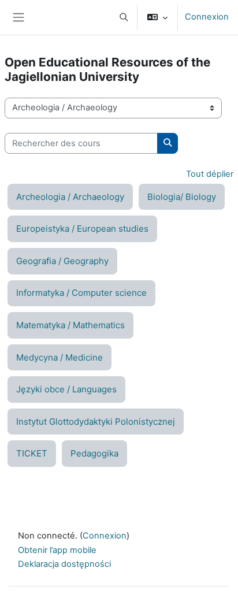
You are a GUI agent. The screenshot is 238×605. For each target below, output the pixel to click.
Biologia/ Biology (181, 196)
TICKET (31, 453)
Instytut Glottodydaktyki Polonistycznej (95, 421)
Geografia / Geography (62, 260)
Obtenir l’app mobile (57, 550)
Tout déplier (209, 174)
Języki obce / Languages (66, 389)
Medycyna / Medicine (59, 357)
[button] (123, 17)
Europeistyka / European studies (82, 228)
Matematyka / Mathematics (70, 325)
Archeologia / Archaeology (70, 196)
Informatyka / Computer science (81, 292)
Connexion (207, 17)
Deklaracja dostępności (64, 564)
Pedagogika (94, 453)
